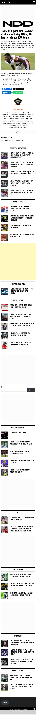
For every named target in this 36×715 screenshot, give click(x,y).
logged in (11, 140)
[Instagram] (17, 132)
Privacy (5, 702)
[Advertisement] (18, 261)
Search (3, 387)
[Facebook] (19, 132)
